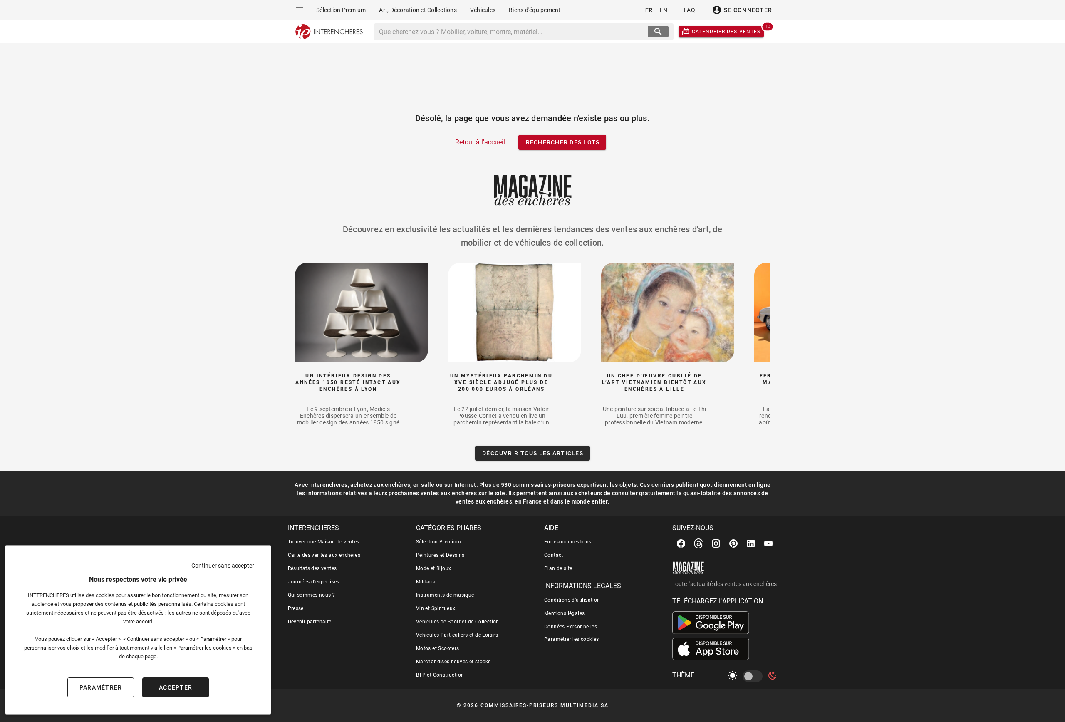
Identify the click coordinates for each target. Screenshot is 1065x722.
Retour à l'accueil (480, 142)
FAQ (689, 10)
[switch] (754, 676)
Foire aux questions (568, 542)
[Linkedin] (750, 543)
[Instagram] (715, 543)
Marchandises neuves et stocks (453, 662)
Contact (553, 555)
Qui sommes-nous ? (311, 595)
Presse (296, 608)
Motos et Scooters (437, 648)
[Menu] (300, 10)
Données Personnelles (570, 627)
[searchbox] (512, 31)
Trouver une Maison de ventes (323, 542)
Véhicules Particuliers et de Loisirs (457, 635)
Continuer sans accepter (222, 565)
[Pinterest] (733, 543)
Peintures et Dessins (440, 555)
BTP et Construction (440, 675)
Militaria (426, 582)
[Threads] (698, 543)
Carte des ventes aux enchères (324, 555)
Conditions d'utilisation (572, 600)
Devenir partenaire (310, 622)
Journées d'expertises (313, 582)
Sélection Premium (438, 542)
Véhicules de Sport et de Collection (457, 622)
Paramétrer (100, 687)
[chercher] (658, 31)
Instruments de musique (445, 595)
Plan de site (558, 568)
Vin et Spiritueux (436, 608)
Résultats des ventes (312, 568)
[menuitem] (341, 10)
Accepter (175, 687)
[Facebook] (681, 543)
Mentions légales (564, 613)
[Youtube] (768, 543)
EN (664, 10)
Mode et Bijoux (433, 568)
